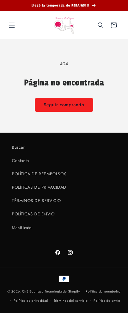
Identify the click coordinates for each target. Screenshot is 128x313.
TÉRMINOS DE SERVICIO (36, 201)
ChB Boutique (33, 291)
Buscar (18, 147)
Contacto (20, 160)
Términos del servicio (71, 300)
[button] (11, 25)
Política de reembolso (103, 291)
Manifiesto (22, 228)
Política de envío (106, 300)
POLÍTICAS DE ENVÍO (33, 214)
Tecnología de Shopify (62, 291)
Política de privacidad (31, 300)
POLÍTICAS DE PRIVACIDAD (39, 187)
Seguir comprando (64, 104)
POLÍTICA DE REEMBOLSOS (39, 174)
